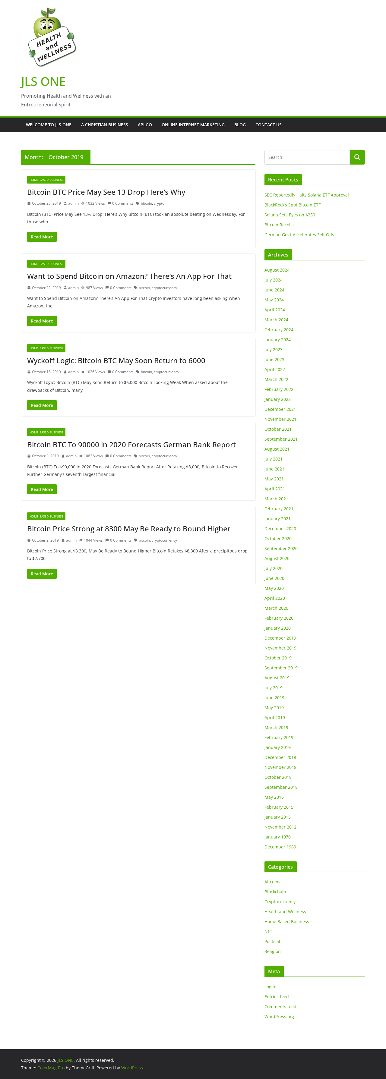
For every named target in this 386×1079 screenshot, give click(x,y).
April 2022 (274, 369)
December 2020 (280, 528)
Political (272, 941)
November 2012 (280, 827)
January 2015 (277, 817)
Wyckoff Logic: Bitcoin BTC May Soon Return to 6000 (116, 360)
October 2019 (278, 658)
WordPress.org (279, 1016)
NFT (268, 931)
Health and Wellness (285, 911)
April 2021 (274, 489)
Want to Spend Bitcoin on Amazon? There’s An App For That (129, 276)
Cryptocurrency (280, 901)
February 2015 (278, 807)
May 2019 (274, 707)
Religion (272, 951)
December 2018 (280, 757)
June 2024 (274, 290)
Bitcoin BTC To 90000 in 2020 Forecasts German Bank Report (131, 444)
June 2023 (274, 359)
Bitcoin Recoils (279, 225)
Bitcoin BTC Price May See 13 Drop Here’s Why (106, 192)
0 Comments (123, 203)
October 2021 (278, 429)
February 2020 (278, 618)
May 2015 (274, 797)
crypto (159, 203)
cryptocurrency (164, 287)
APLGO (145, 124)
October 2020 (278, 538)
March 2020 (276, 608)
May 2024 (274, 300)
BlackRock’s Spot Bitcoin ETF (292, 205)
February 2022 (278, 389)
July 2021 (273, 459)
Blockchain (275, 892)
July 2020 (273, 568)
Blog (240, 124)
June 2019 (274, 697)
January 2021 (277, 518)
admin (73, 203)
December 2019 (280, 638)
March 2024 (276, 319)
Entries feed (276, 996)
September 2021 (281, 439)
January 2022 (277, 399)
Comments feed (280, 1006)
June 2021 (274, 469)
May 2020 (274, 588)
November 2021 (280, 419)
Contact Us (268, 124)
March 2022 (276, 379)
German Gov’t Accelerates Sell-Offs (299, 235)
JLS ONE (43, 81)
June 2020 (274, 578)
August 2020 (277, 558)
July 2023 (273, 349)
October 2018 (278, 777)
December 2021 (280, 409)
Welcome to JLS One (48, 124)
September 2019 (281, 668)
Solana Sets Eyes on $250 (289, 215)
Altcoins (272, 882)
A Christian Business (104, 124)
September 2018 (281, 787)
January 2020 (277, 628)
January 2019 (277, 747)
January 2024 (277, 339)
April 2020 (274, 598)
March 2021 (276, 499)
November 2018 (280, 767)
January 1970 (277, 837)
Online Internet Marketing (193, 124)
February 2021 (278, 508)
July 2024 (273, 280)
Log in (270, 986)
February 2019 (278, 737)
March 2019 (276, 727)
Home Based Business (46, 180)
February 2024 (278, 329)
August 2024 (277, 270)
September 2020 (281, 548)
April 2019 (274, 717)
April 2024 (274, 310)
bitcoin (146, 203)
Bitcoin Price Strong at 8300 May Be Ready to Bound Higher (128, 528)
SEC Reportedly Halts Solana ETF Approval (306, 195)
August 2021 (277, 449)
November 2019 (280, 648)
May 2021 (274, 479)
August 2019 (277, 678)
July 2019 (273, 687)
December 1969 (280, 847)
